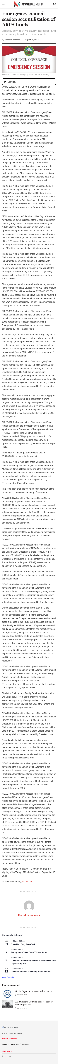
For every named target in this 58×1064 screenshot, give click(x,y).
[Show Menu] (3, 4)
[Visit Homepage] (29, 4)
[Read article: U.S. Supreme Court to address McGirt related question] (7, 1004)
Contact (25, 1044)
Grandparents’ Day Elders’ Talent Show (29, 952)
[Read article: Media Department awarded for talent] (7, 994)
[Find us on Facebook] (2, 1056)
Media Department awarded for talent (34, 991)
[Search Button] (54, 4)
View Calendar (8, 977)
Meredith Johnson (12, 40)
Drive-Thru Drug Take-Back (23, 944)
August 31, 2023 (32, 40)
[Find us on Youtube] (10, 1056)
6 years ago (21, 995)
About (4, 1044)
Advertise (15, 1044)
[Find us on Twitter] (6, 1056)
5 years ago (21, 1008)
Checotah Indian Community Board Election (31, 971)
